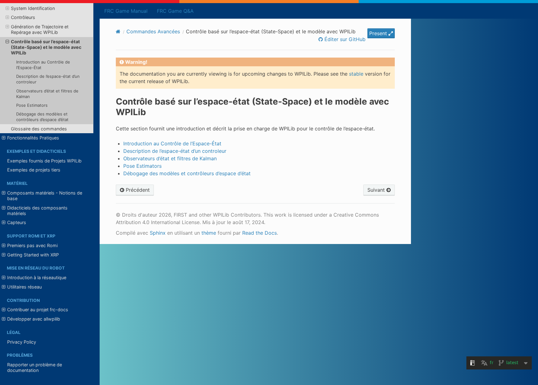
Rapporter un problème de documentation (34, 367)
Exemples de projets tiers (33, 169)
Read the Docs (259, 233)
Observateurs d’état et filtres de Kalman (47, 93)
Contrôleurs (23, 17)
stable (356, 74)
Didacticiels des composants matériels (37, 210)
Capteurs (16, 222)
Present (379, 33)
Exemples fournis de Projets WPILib (44, 160)
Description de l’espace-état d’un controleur (48, 79)
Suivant (376, 190)
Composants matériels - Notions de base (44, 195)
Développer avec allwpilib (33, 319)
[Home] (118, 31)
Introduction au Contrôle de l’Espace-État (43, 64)
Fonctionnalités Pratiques (33, 137)
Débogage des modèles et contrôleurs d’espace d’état (42, 116)
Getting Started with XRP (33, 254)
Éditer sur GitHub (344, 39)
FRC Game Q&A (175, 11)
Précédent (137, 190)
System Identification (33, 8)
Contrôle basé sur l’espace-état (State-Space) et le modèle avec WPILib (46, 47)
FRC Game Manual (126, 11)
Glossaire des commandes (39, 128)
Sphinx (158, 233)
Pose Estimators (32, 105)
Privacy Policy (21, 342)
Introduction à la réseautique (36, 277)
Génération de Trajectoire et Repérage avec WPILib (39, 29)
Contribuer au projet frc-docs (37, 309)
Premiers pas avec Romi (32, 245)
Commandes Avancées (153, 31)
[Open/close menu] (7, 8)
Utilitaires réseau (24, 286)
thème (208, 233)
